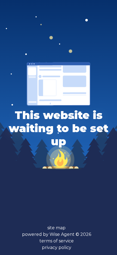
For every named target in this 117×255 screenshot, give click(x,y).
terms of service (56, 241)
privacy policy (56, 247)
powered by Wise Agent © (56, 234)
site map (56, 227)
